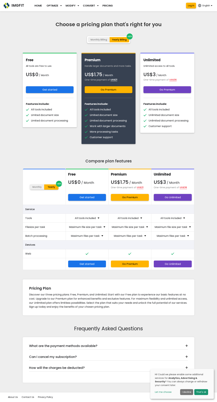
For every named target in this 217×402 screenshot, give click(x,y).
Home (38, 5)
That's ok (201, 392)
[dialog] (182, 384)
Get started (49, 90)
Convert (89, 5)
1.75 (98, 74)
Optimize (52, 5)
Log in (191, 5)
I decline (186, 392)
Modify (70, 5)
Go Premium (108, 90)
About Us (13, 397)
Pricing (107, 5)
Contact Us (28, 397)
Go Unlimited (173, 197)
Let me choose (163, 392)
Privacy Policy (45, 397)
